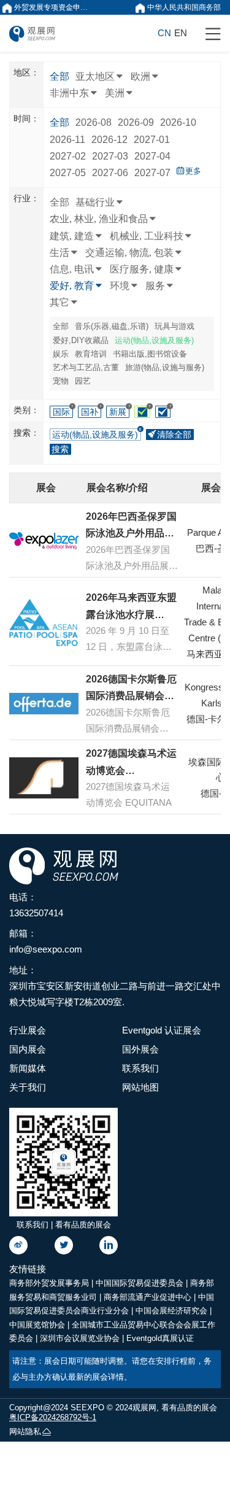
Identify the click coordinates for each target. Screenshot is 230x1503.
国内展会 (27, 1049)
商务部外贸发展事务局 (50, 1283)
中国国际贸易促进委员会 (141, 1283)
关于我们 (27, 1087)
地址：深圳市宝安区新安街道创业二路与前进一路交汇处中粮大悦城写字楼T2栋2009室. (115, 986)
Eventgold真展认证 (160, 1338)
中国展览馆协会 (38, 1324)
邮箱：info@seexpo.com (45, 941)
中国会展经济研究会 (173, 1310)
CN (164, 33)
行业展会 (27, 1030)
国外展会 (140, 1049)
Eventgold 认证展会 (161, 1030)
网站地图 (140, 1087)
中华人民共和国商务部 (183, 7)
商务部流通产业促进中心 (149, 1297)
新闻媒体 (27, 1068)
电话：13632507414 (36, 905)
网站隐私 (25, 1431)
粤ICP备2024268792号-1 (52, 1417)
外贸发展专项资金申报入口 (53, 7)
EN (180, 33)
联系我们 (140, 1068)
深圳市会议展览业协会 (81, 1338)
